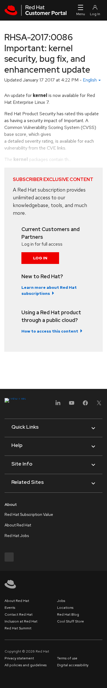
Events (10, 607)
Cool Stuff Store (70, 621)
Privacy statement (19, 658)
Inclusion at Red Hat (21, 621)
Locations (65, 607)
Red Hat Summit (18, 628)
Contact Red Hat (19, 614)
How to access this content (49, 331)
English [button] (90, 80)
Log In (40, 258)
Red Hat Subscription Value (29, 514)
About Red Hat (18, 525)
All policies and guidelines (26, 665)
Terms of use (67, 658)
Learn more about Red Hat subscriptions (49, 290)
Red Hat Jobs (17, 535)
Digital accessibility (72, 665)
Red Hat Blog (68, 614)
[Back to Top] (100, 677)
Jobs (61, 600)
